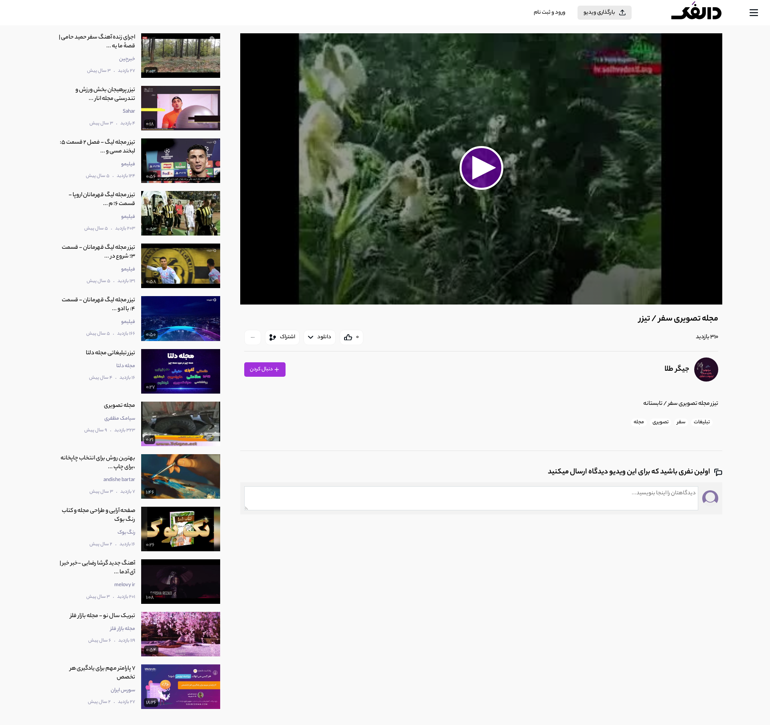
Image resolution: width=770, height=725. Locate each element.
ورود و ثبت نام (549, 12)
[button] (481, 167)
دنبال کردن (262, 369)
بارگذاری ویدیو (599, 12)
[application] (481, 169)
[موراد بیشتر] (252, 337)
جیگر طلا (677, 370)
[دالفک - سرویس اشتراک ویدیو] (703, 12)
